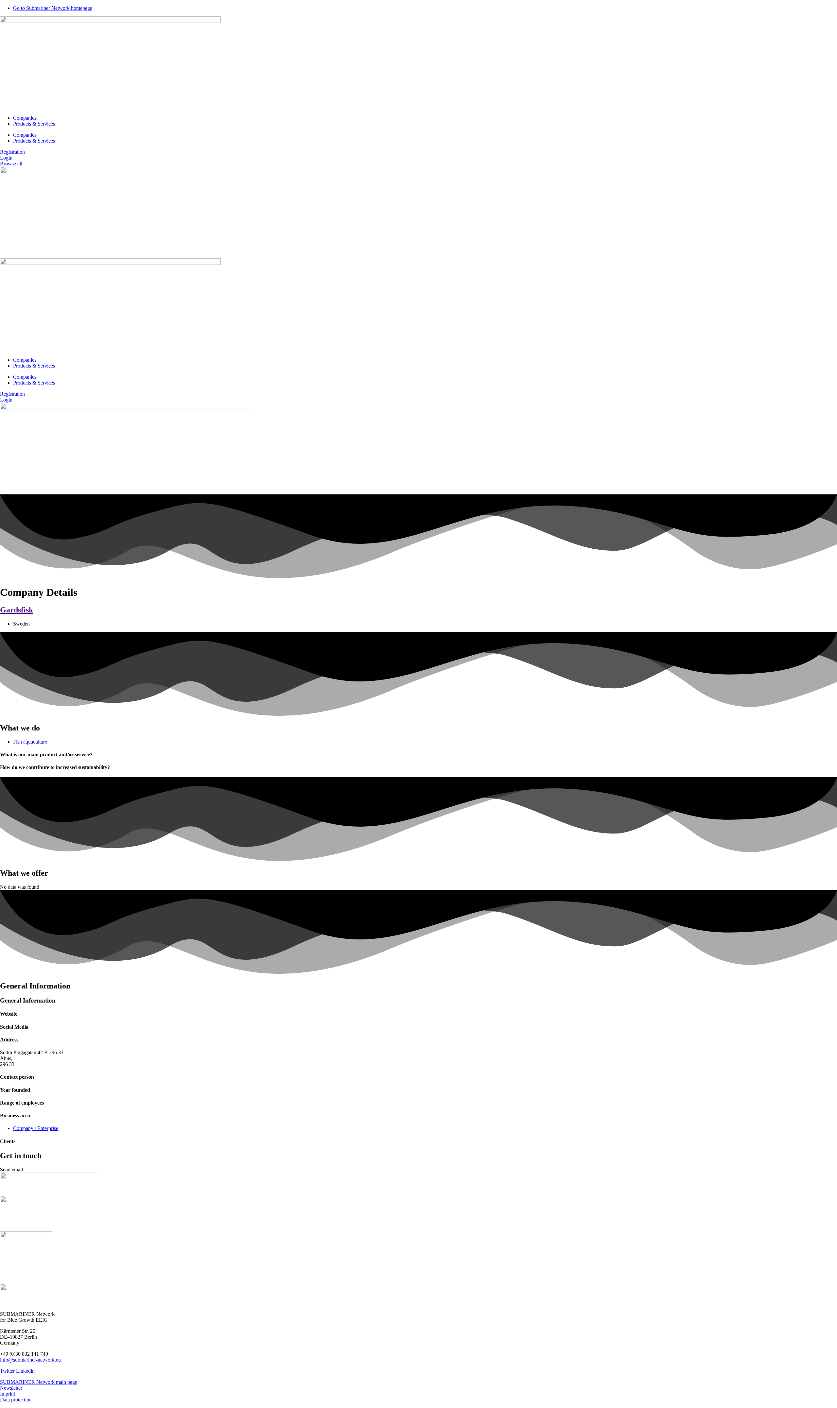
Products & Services (34, 124)
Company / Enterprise (35, 1128)
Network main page (56, 1382)
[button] (11, 1169)
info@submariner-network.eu (30, 1360)
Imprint (7, 1394)
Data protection (16, 1399)
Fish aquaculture (30, 742)
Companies (24, 118)
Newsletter (11, 1388)
